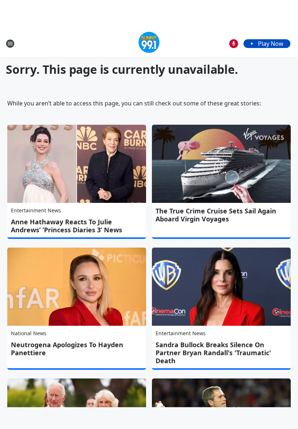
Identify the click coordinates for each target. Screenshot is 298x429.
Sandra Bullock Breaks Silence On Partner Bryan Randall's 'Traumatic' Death (213, 353)
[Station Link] (149, 43)
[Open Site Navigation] (10, 43)
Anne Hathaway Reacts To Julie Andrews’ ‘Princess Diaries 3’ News (66, 226)
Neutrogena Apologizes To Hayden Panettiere (67, 349)
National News (29, 333)
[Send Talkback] (233, 43)
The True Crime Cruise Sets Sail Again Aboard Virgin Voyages (216, 215)
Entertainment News (36, 210)
